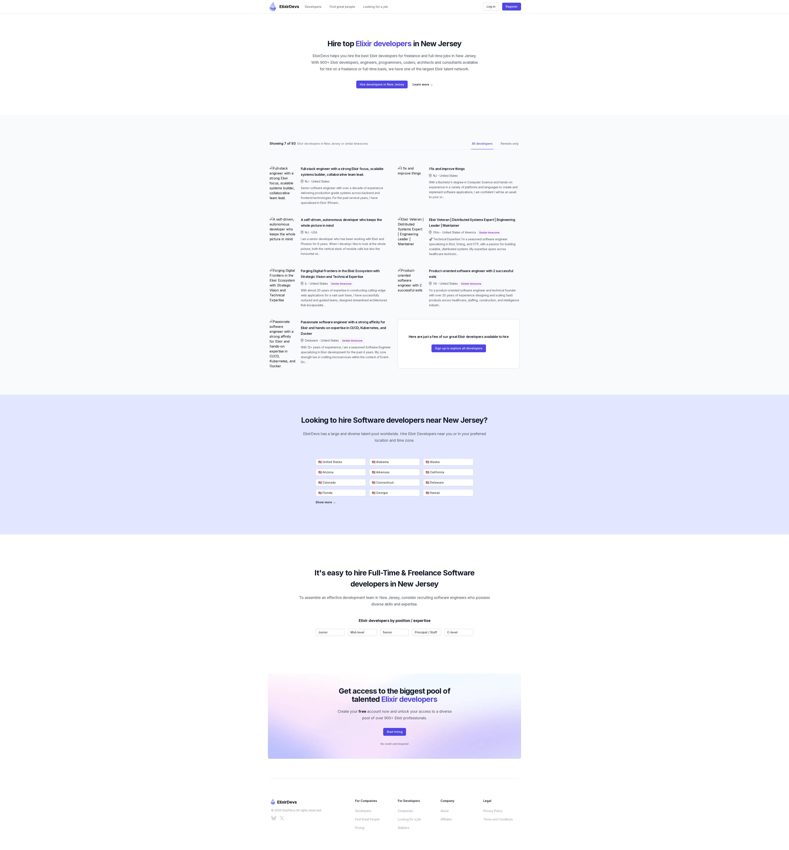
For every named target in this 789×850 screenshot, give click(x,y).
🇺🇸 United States (330, 462)
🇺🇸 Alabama (380, 462)
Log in (491, 6)
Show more (326, 502)
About (445, 811)
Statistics (403, 827)
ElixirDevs (289, 6)
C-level (452, 632)
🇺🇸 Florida (325, 492)
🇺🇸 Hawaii (433, 492)
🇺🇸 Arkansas (381, 472)
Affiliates (446, 819)
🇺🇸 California (435, 472)
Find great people (342, 6)
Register (512, 6)
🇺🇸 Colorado (327, 482)
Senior (387, 632)
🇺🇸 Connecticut (383, 482)
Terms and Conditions (498, 819)
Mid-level (357, 632)
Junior (323, 632)
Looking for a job (375, 6)
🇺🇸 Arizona (325, 472)
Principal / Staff (426, 632)
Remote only (510, 143)
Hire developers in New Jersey (382, 84)
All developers (482, 143)
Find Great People (367, 819)
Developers (313, 6)
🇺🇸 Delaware (435, 482)
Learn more (423, 84)
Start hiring (395, 731)
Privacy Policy (492, 811)
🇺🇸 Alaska (433, 462)
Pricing (359, 827)
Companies (405, 811)
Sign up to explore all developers (458, 348)
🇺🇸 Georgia (380, 492)
